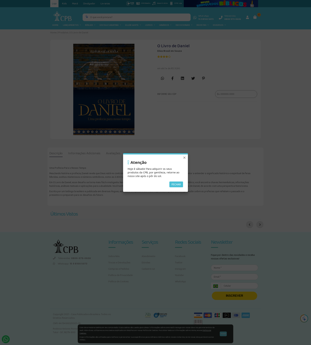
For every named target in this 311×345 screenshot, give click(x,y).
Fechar (176, 184)
